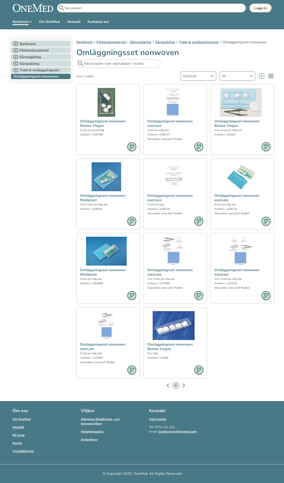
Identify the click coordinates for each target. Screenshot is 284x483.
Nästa (181, 386)
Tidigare (170, 386)
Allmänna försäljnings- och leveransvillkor (100, 421)
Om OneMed (21, 419)
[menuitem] (22, 22)
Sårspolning (165, 42)
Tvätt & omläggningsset (199, 42)
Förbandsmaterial (111, 42)
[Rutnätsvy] (261, 76)
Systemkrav (89, 439)
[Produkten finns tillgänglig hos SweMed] (131, 146)
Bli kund (18, 435)
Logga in (260, 8)
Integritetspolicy (92, 431)
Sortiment (84, 42)
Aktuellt (18, 427)
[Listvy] (271, 76)
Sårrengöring (140, 42)
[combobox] (198, 76)
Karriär (17, 443)
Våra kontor (157, 419)
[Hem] (32, 8)
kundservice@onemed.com (177, 431)
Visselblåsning (23, 451)
